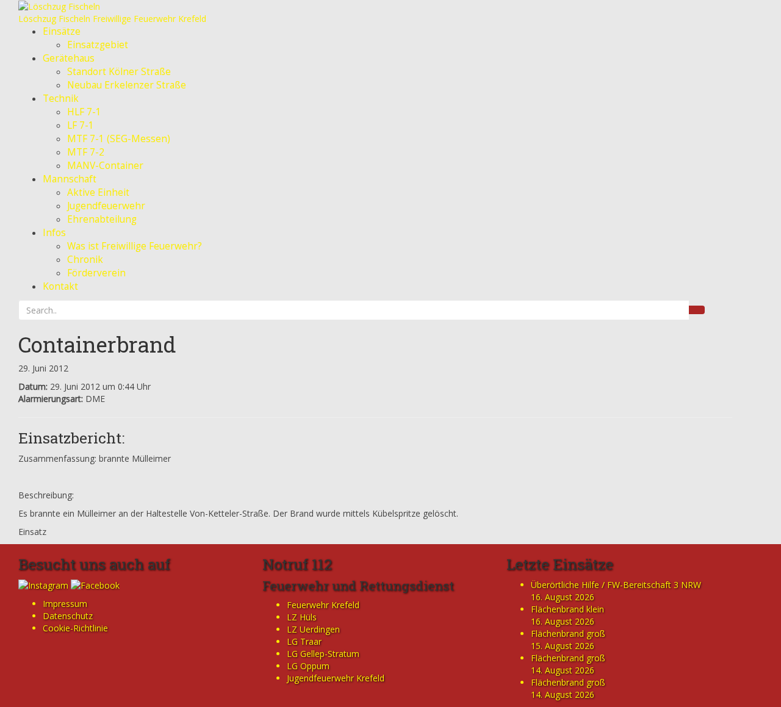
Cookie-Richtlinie (75, 628)
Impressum (65, 603)
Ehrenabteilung (102, 219)
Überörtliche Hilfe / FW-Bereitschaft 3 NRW (616, 584)
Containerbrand (97, 344)
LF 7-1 (80, 125)
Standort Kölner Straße (119, 71)
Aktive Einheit (98, 192)
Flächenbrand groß (568, 633)
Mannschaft (69, 179)
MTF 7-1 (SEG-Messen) (118, 138)
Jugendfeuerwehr (106, 205)
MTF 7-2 (85, 152)
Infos (54, 232)
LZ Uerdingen (313, 629)
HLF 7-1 (84, 112)
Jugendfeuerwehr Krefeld (335, 678)
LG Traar (304, 641)
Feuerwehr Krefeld (323, 605)
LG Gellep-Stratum (323, 653)
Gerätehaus (69, 58)
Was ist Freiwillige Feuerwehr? (134, 246)
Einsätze (62, 31)
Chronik (85, 259)
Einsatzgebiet (97, 44)
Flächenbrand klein (567, 609)
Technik (61, 98)
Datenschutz (68, 616)
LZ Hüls (302, 617)
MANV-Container (105, 165)
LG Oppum (308, 666)
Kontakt (60, 286)
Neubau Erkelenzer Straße (126, 85)
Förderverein (96, 273)
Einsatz (32, 531)
